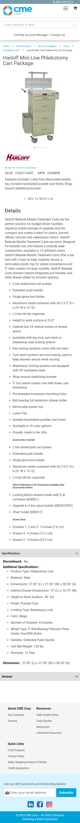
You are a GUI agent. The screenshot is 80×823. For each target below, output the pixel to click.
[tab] (40, 553)
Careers (12, 720)
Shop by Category (47, 46)
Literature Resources (48, 732)
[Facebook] (40, 805)
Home (6, 46)
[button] (35, 148)
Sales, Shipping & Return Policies (27, 762)
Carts (66, 46)
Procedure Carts (11, 50)
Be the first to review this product (21, 168)
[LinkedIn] (31, 805)
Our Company (16, 714)
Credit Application (18, 768)
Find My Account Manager (31, 35)
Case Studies (44, 720)
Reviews (7, 676)
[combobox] (40, 24)
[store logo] (17, 11)
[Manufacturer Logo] (18, 163)
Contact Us (57, 35)
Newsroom (43, 726)
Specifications (11, 553)
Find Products (23, 46)
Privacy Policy (16, 756)
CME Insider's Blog (47, 714)
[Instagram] (49, 805)
